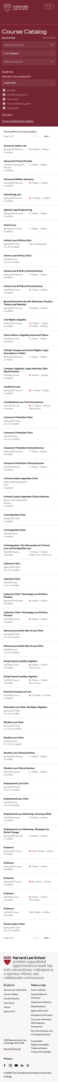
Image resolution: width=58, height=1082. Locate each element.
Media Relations (38, 1006)
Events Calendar (38, 990)
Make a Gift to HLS (39, 1010)
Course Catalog (11, 994)
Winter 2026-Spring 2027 (19, 103)
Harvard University (12, 1049)
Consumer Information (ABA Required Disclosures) (41, 1023)
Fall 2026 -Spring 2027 (17, 94)
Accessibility (37, 1041)
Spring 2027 (12, 108)
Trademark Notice (39, 1048)
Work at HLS (9, 1011)
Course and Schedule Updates (18, 121)
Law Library (9, 1003)
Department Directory (41, 1002)
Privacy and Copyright (41, 1051)
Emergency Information (42, 1015)
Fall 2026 (11, 90)
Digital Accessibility (40, 1044)
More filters (7, 114)
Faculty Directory (11, 998)
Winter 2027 (13, 99)
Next (46, 136)
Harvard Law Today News (15, 990)
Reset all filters (49, 37)
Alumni (7, 1007)
